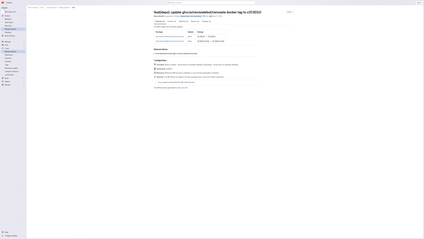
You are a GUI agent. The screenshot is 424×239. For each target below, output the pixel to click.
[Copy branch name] (213, 16)
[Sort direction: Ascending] (257, 114)
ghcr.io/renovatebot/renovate (166, 36)
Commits (171, 21)
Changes (206, 21)
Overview (159, 21)
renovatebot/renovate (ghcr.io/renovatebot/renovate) (176, 53)
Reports (195, 21)
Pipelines (183, 21)
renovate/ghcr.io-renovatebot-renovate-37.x (200, 16)
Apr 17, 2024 (226, 16)
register (202, 128)
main (219, 16)
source (180, 36)
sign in (210, 128)
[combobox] (249, 114)
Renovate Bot (183, 88)
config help (206, 77)
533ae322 (210, 120)
